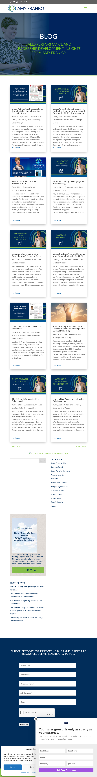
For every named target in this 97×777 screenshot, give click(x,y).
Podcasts (15, 190)
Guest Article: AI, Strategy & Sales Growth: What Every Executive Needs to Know (27, 111)
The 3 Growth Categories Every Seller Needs (26, 400)
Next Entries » (81, 447)
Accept (12, 767)
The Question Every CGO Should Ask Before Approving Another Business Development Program (27, 610)
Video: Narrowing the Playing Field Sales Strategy (69, 182)
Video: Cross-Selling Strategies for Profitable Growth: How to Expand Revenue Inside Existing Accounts (69, 111)
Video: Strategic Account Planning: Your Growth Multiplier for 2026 (69, 255)
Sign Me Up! (24, 724)
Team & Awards (57, 502)
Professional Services (61, 120)
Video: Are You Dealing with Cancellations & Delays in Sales (26, 255)
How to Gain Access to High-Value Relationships (68, 400)
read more (16, 148)
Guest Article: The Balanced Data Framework (27, 327)
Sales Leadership (33, 120)
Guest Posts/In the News (60, 471)
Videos (22, 263)
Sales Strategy (17, 123)
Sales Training (24, 408)
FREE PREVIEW (28, 569)
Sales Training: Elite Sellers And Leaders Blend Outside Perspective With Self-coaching (69, 328)
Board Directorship (58, 463)
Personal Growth (57, 475)
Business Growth (29, 117)
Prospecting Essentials (59, 486)
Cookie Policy (25, 772)
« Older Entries (15, 447)
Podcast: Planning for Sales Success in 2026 (24, 182)
